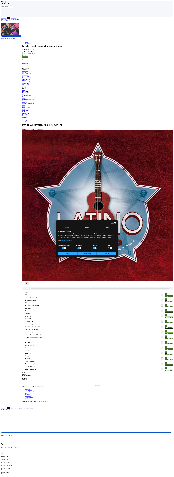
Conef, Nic (25, 71)
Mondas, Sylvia (26, 92)
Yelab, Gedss (25, 84)
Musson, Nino (25, 83)
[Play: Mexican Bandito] (162, 348)
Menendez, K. (25, 86)
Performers (13, 18)
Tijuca (23, 109)
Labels (8, 18)
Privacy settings (29, 397)
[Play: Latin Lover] (162, 343)
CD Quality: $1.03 (169, 306)
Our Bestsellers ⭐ (5, 20)
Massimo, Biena (26, 79)
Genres (2, 38)
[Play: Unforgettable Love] (162, 369)
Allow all (107, 253)
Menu (4, 1)
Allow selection (87, 253)
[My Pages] (3, 15)
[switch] (79, 248)
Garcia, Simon (25, 72)
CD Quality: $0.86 (169, 338)
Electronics (25, 114)
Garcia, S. (24, 69)
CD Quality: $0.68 (169, 364)
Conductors (16, 19)
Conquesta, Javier (27, 77)
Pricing (27, 398)
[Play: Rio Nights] (162, 358)
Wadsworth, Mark (26, 82)
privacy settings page (66, 240)
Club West (25, 102)
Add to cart (25, 57)
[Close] (1, 441)
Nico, (23, 98)
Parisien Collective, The (28, 103)
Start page (28, 389)
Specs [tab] (27, 284)
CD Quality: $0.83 (169, 370)
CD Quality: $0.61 (169, 327)
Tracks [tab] (27, 283)
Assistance (28, 396)
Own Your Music (29, 390)
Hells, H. (24, 87)
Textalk (46, 401)
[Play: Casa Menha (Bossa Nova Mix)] (162, 337)
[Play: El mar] (162, 295)
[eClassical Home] (11, 4)
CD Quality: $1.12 (169, 296)
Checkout (3, 449)
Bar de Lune (27, 43)
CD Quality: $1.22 (169, 354)
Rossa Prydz (25, 110)
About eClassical (29, 392)
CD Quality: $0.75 (169, 333)
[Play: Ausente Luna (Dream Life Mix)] (162, 327)
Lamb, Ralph (25, 76)
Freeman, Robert (26, 73)
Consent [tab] (67, 227)
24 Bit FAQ (27, 394)
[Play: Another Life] (162, 321)
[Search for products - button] (11, 6)
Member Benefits (29, 393)
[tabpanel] (97, 329)
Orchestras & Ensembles (7, 19)
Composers (3, 18)
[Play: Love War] (162, 316)
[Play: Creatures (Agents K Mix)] (162, 300)
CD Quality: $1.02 (169, 322)
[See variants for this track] (166, 294)
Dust (23, 106)
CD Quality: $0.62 (169, 311)
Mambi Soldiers (26, 107)
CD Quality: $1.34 (169, 349)
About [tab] (107, 227)
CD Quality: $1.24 (169, 317)
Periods (6, 38)
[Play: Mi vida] (162, 353)
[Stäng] (22, 62)
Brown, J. (24, 80)
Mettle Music (25, 101)
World (23, 90)
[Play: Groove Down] (162, 311)
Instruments (12, 38)
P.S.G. (23, 105)
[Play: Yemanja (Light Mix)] (162, 364)
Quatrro (24, 111)
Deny (67, 253)
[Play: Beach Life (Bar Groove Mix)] (162, 332)
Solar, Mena (25, 75)
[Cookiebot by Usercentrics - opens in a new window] (110, 223)
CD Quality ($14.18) (30, 53)
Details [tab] (87, 227)
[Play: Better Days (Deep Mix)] (162, 305)
